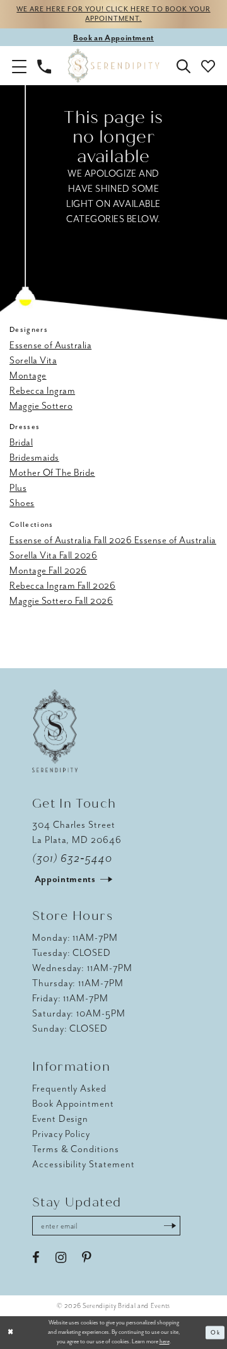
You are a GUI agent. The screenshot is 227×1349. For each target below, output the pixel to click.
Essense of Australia (50, 345)
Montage (28, 375)
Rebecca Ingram (42, 390)
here (165, 1341)
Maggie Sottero (41, 405)
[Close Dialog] (11, 1332)
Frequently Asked (69, 1088)
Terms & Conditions (75, 1149)
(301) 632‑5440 (72, 858)
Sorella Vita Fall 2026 (53, 555)
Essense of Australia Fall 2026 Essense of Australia (112, 540)
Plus (17, 487)
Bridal (21, 442)
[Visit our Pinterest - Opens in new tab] (86, 1258)
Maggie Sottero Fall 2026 (61, 600)
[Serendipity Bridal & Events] (114, 66)
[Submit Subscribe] (170, 1225)
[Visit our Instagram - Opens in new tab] (60, 1258)
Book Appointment (73, 1103)
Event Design (60, 1118)
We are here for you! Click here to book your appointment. (113, 13)
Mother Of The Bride (52, 472)
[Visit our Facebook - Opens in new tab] (36, 1258)
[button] (19, 65)
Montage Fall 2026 (48, 570)
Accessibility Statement (83, 1164)
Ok (215, 1332)
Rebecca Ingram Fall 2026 (62, 585)
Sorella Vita (33, 360)
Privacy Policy (61, 1134)
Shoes (22, 503)
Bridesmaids (34, 457)
